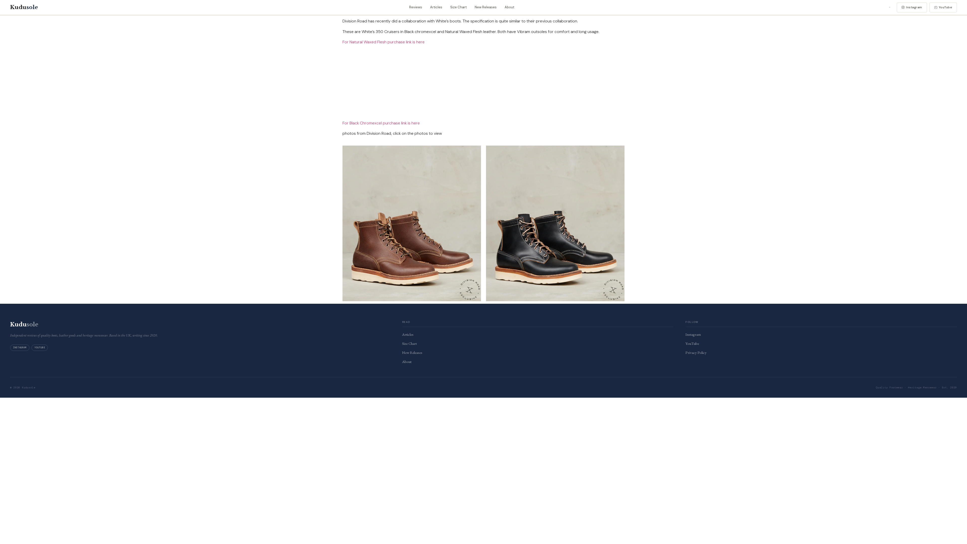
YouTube (945, 7)
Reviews (415, 7)
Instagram (914, 7)
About (509, 7)
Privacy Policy (696, 352)
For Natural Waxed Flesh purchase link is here (383, 42)
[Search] (889, 7)
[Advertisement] (483, 84)
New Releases (486, 7)
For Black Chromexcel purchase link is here (381, 123)
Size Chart (458, 7)
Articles (436, 7)
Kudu (24, 7)
